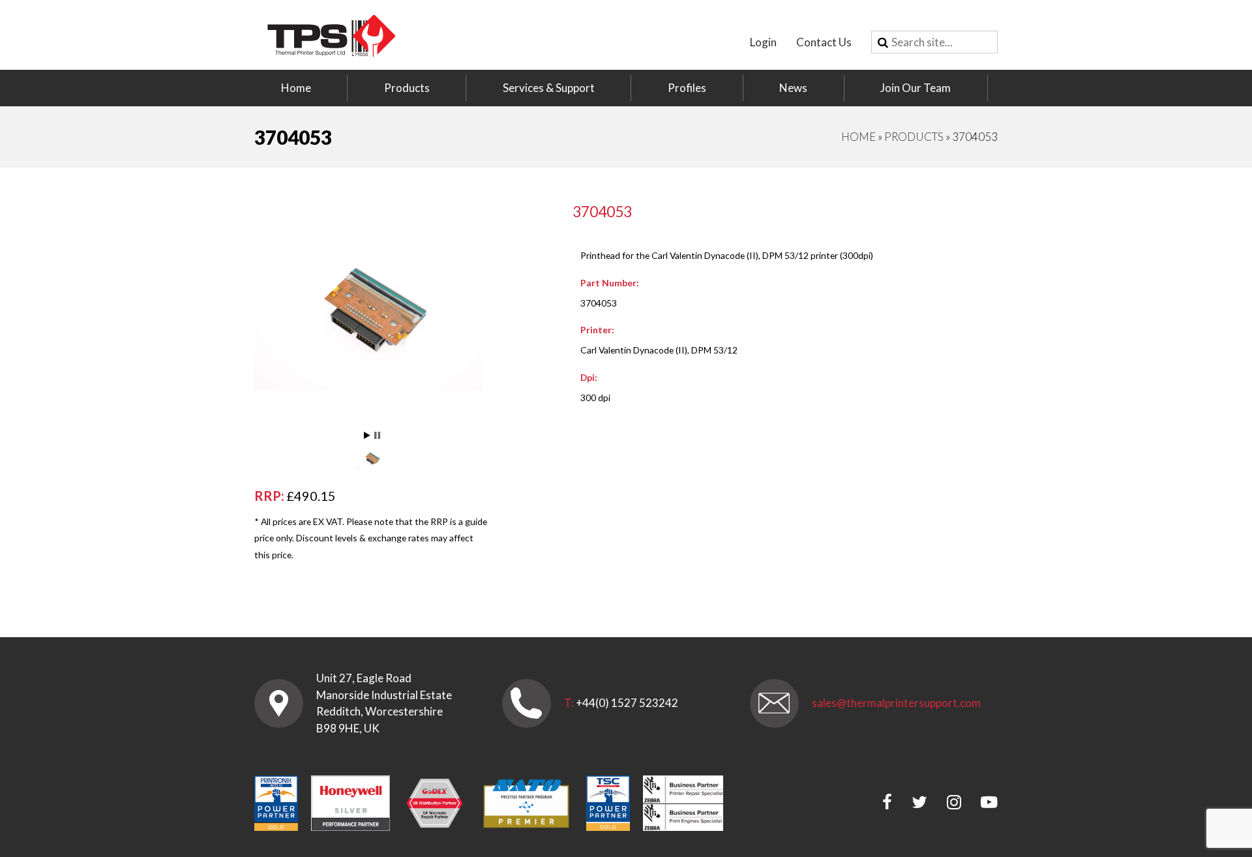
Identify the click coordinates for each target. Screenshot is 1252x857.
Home (296, 88)
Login (763, 42)
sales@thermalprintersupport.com (896, 703)
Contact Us (824, 42)
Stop (377, 435)
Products (407, 88)
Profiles (687, 88)
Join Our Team (915, 88)
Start (367, 435)
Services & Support (549, 88)
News (793, 88)
